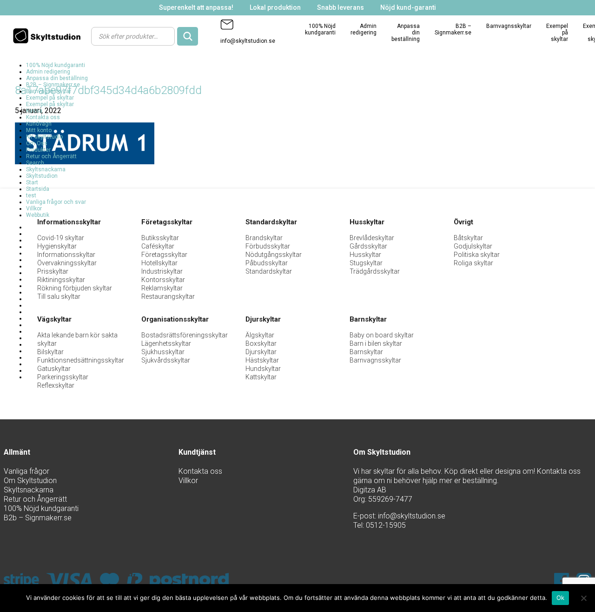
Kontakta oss (43, 117)
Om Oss (36, 143)
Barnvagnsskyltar (508, 26)
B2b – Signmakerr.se (38, 517)
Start (32, 182)
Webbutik (37, 215)
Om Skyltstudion (30, 480)
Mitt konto (39, 130)
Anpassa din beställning (57, 78)
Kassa (34, 111)
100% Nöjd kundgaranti (320, 29)
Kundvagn (39, 124)
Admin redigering (363, 29)
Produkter (38, 150)
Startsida (37, 189)
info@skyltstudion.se (247, 41)
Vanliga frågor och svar (56, 202)
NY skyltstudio (44, 137)
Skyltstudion (42, 176)
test (31, 195)
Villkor (34, 208)
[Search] (187, 36)
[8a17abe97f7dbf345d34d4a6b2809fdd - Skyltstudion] (49, 36)
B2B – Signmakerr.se (453, 29)
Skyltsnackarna (46, 169)
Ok (560, 597)
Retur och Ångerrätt (51, 156)
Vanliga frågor (26, 471)
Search (35, 163)
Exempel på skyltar (50, 97)
